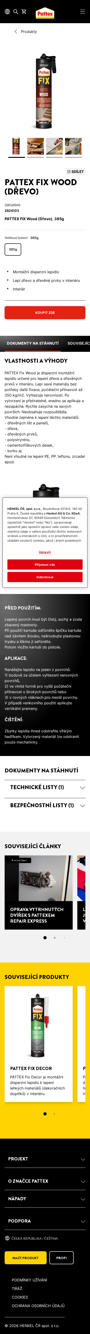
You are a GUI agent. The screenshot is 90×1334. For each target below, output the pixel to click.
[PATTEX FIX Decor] (39, 1044)
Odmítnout (45, 577)
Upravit (45, 552)
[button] (45, 787)
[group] (45, 106)
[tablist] (45, 1114)
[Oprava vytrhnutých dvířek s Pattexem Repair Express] (39, 892)
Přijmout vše (45, 564)
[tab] (45, 937)
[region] (45, 542)
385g (13, 249)
